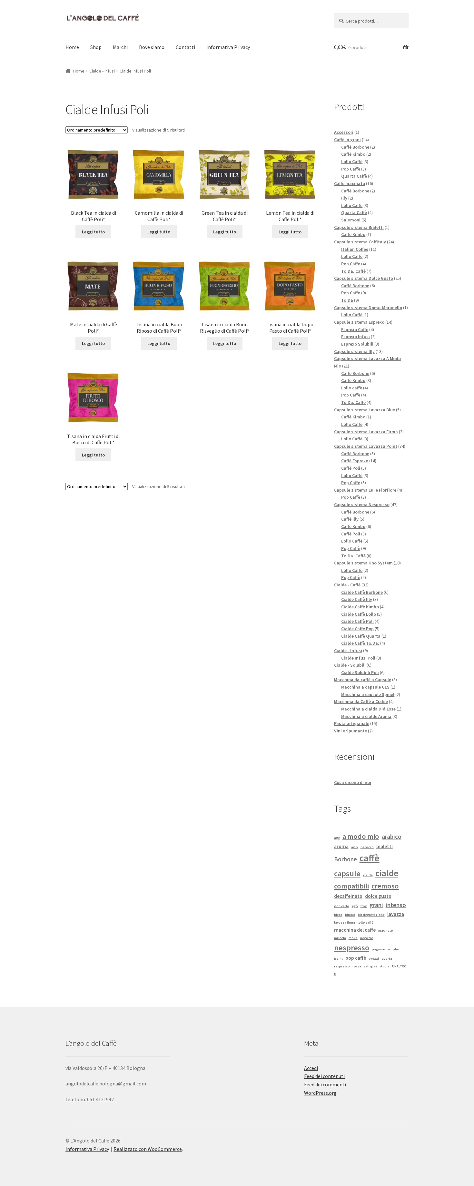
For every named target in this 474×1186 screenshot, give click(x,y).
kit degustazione (371, 915)
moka (353, 938)
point (338, 958)
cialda (368, 875)
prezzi (374, 958)
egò (355, 906)
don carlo (341, 906)
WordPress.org (320, 1093)
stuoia (385, 966)
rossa (356, 966)
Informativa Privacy (228, 47)
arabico (391, 836)
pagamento (381, 949)
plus (396, 949)
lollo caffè (365, 922)
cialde (386, 873)
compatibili (351, 885)
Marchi (120, 47)
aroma (341, 846)
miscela (340, 938)
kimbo (350, 915)
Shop (96, 47)
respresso (342, 966)
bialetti (384, 846)
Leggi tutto (93, 232)
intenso (396, 905)
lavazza (395, 914)
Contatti (185, 47)
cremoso (385, 885)
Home (72, 47)
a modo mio (360, 836)
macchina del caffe (355, 929)
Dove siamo (151, 47)
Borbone (345, 859)
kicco (338, 915)
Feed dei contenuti (324, 1076)
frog (363, 906)
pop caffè (355, 958)
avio (354, 847)
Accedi (311, 1068)
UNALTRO (399, 966)
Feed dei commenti (325, 1084)
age (337, 838)
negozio (366, 938)
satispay (370, 966)
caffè (370, 858)
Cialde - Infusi (102, 71)
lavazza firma (344, 922)
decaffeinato (348, 896)
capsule (347, 873)
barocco (367, 847)
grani (376, 905)
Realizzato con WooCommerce (148, 1149)
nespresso (351, 948)
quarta (386, 958)
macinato (385, 930)
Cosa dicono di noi (352, 782)
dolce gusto (378, 896)
